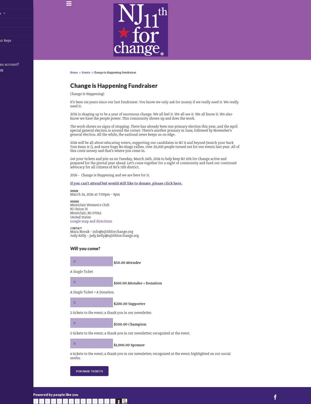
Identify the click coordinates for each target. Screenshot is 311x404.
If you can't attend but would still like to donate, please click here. (126, 183)
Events (86, 72)
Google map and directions (91, 221)
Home (74, 72)
